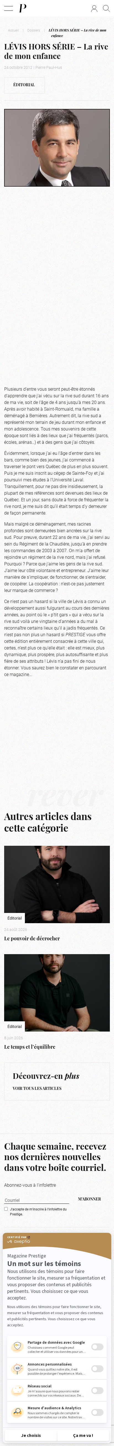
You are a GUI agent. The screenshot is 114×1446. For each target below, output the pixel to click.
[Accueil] (22, 8)
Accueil (13, 30)
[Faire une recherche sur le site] (106, 8)
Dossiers (33, 30)
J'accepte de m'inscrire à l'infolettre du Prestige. (38, 1211)
